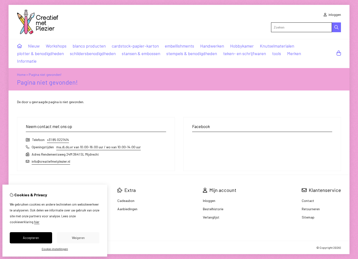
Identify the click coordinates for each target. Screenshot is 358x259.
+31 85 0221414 (58, 140)
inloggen (334, 14)
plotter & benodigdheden (40, 53)
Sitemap (308, 217)
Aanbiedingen (127, 209)
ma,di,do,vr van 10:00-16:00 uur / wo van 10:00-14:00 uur (98, 147)
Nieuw (34, 46)
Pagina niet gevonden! (45, 74)
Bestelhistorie (213, 209)
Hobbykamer (242, 46)
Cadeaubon (125, 201)
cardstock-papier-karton (135, 46)
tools (276, 53)
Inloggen (209, 201)
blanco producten (89, 46)
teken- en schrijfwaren (244, 53)
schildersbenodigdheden (93, 53)
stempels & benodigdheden (191, 53)
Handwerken (212, 46)
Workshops (56, 46)
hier (36, 222)
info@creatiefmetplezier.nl (51, 161)
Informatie (27, 61)
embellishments (179, 46)
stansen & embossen (141, 53)
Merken (294, 53)
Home (21, 74)
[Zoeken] (336, 27)
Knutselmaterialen (277, 46)
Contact (308, 201)
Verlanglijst (211, 217)
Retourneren (311, 209)
